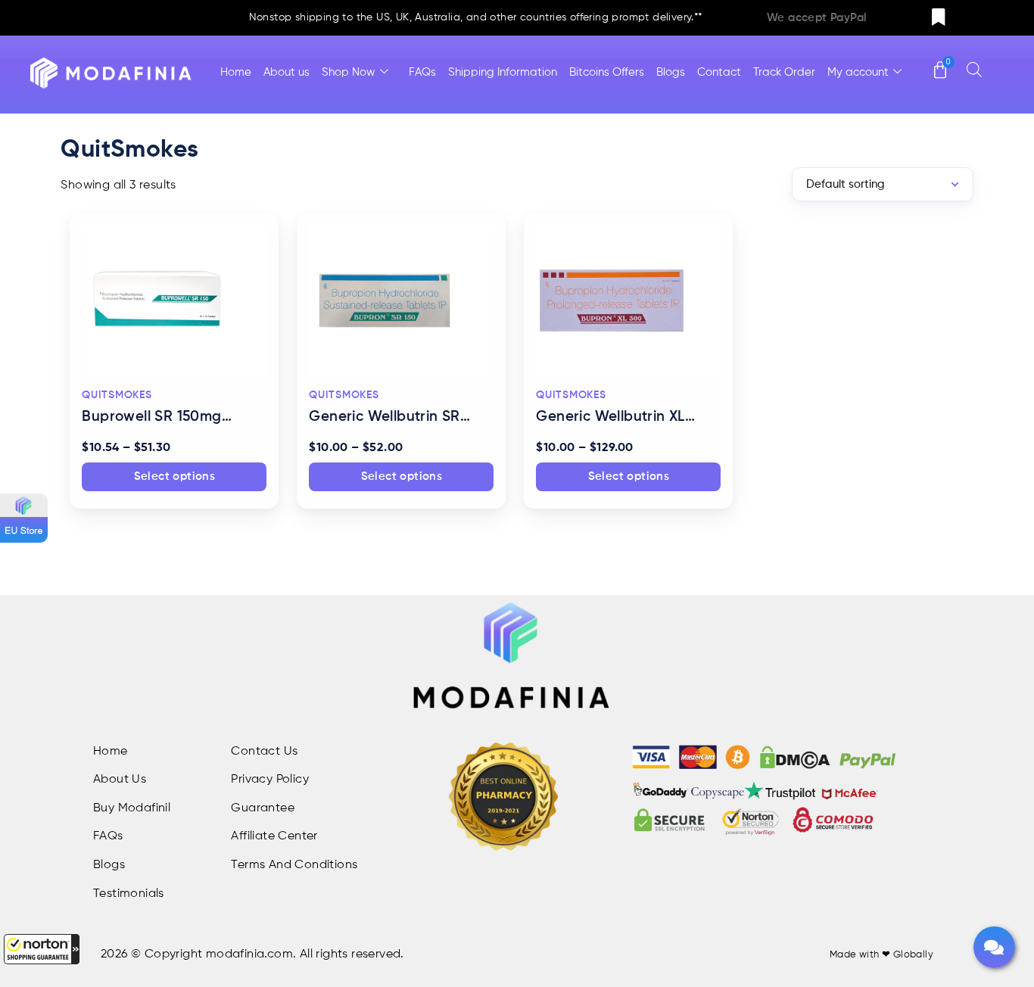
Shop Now (348, 72)
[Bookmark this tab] (938, 18)
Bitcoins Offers (606, 72)
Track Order (784, 72)
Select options (175, 476)
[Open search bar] (974, 69)
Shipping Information (502, 72)
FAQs (422, 72)
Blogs (670, 72)
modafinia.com (249, 954)
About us (286, 72)
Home (235, 72)
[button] (41, 949)
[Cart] (940, 62)
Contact (719, 72)
